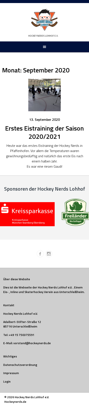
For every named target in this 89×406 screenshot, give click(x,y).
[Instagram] (49, 253)
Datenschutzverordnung (20, 364)
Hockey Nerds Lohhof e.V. (43, 36)
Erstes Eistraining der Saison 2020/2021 (44, 132)
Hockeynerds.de (15, 401)
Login (7, 381)
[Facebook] (40, 253)
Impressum (11, 373)
